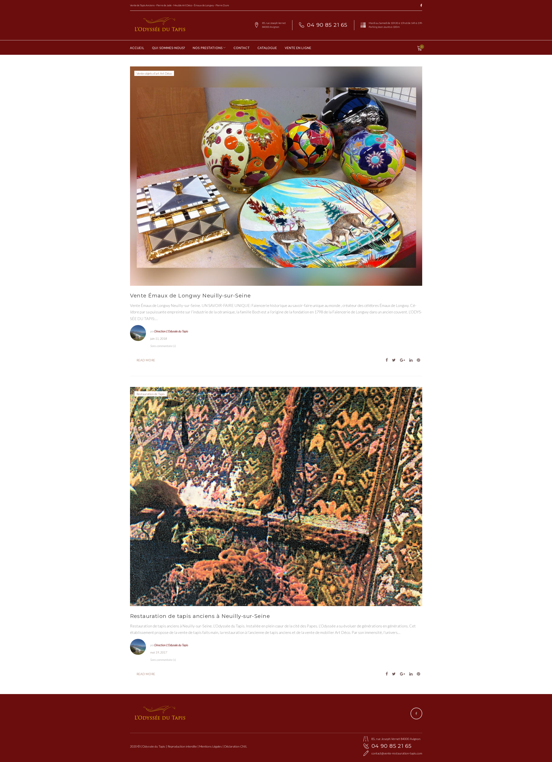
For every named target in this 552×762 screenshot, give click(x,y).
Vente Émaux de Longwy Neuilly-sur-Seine (190, 295)
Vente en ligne (298, 48)
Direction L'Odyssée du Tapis (171, 331)
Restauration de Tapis (150, 394)
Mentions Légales (210, 746)
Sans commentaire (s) (163, 346)
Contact (242, 48)
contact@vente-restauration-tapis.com (397, 753)
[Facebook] (421, 5)
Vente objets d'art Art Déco (154, 73)
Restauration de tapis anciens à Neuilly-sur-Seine (200, 616)
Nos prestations (208, 48)
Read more (145, 360)
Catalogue (267, 48)
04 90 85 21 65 (327, 25)
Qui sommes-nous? (168, 48)
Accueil (137, 48)
